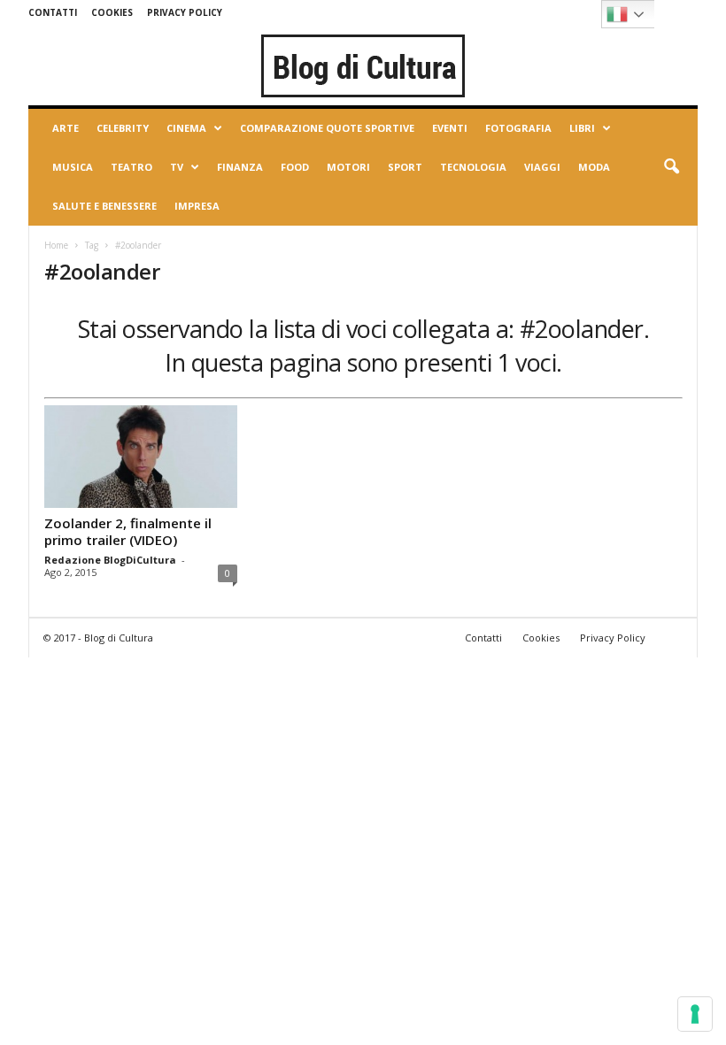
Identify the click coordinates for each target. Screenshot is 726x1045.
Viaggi (542, 166)
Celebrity (123, 127)
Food (295, 166)
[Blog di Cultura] (363, 65)
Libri (582, 127)
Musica (72, 166)
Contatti (52, 12)
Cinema (186, 127)
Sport (405, 166)
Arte (65, 127)
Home (56, 245)
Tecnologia (473, 166)
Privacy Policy (184, 12)
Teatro (131, 166)
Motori (348, 166)
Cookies (112, 12)
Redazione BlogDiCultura (110, 559)
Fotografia (518, 127)
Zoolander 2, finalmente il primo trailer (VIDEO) (128, 531)
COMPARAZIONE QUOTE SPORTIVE (327, 127)
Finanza (240, 166)
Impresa (197, 205)
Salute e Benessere (104, 205)
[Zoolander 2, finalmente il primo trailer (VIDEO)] (140, 456)
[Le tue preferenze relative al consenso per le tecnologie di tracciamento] (695, 1014)
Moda (594, 166)
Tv (176, 166)
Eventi (449, 127)
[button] (671, 167)
